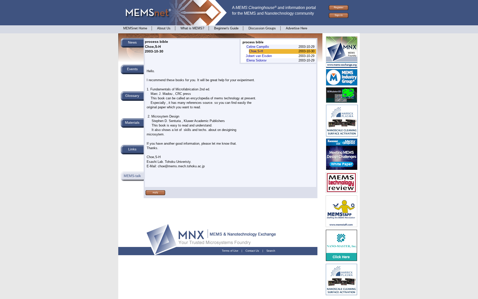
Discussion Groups (262, 28)
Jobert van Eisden (259, 56)
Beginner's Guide (226, 28)
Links (132, 149)
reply (155, 192)
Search (270, 250)
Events (132, 69)
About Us (164, 28)
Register (338, 7)
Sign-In (339, 15)
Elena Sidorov (256, 60)
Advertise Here (296, 28)
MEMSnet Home (135, 28)
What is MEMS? (192, 28)
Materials (132, 122)
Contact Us (252, 250)
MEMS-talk (132, 176)
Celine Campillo (257, 47)
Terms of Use (230, 250)
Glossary (132, 96)
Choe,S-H (256, 51)
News (132, 42)
